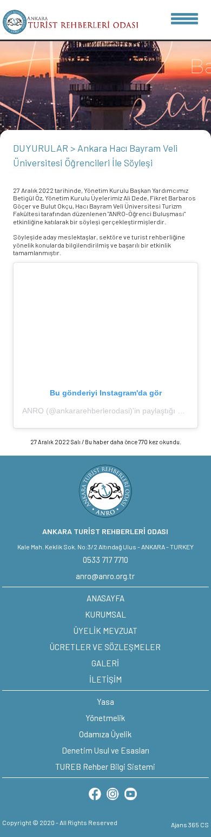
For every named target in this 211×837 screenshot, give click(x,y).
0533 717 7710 (105, 560)
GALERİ (105, 663)
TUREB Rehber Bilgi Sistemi (105, 766)
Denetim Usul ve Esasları (105, 750)
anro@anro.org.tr (105, 576)
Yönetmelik (105, 718)
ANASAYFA (105, 598)
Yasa (105, 701)
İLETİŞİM (105, 679)
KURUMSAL (105, 614)
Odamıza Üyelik (105, 734)
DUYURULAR (41, 148)
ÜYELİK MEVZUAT (105, 630)
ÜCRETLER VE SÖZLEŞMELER (105, 647)
